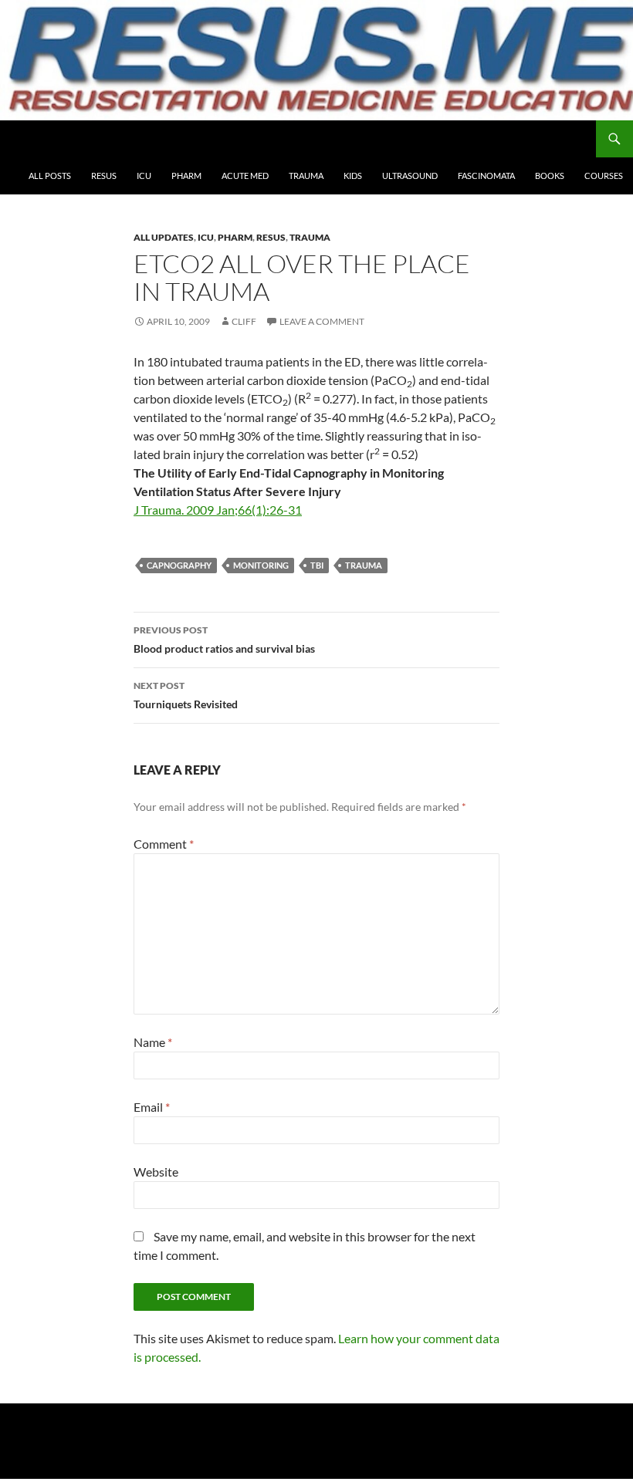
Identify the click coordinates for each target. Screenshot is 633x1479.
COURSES (603, 176)
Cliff (244, 321)
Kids (353, 176)
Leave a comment (321, 321)
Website (156, 1171)
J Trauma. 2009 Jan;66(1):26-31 (218, 509)
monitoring (261, 565)
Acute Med (245, 176)
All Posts (50, 176)
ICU (144, 176)
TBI (316, 565)
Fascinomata (486, 176)
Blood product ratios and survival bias (224, 639)
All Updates (164, 237)
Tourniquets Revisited (186, 695)
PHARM (186, 176)
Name (153, 1042)
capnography (179, 565)
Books (549, 176)
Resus (104, 176)
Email (152, 1106)
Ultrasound (410, 176)
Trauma (306, 176)
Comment (164, 843)
